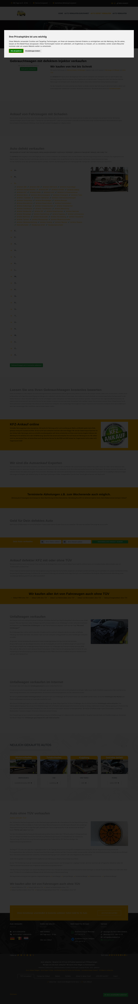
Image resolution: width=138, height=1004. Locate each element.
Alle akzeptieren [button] (16, 51)
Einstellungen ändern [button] (32, 51)
